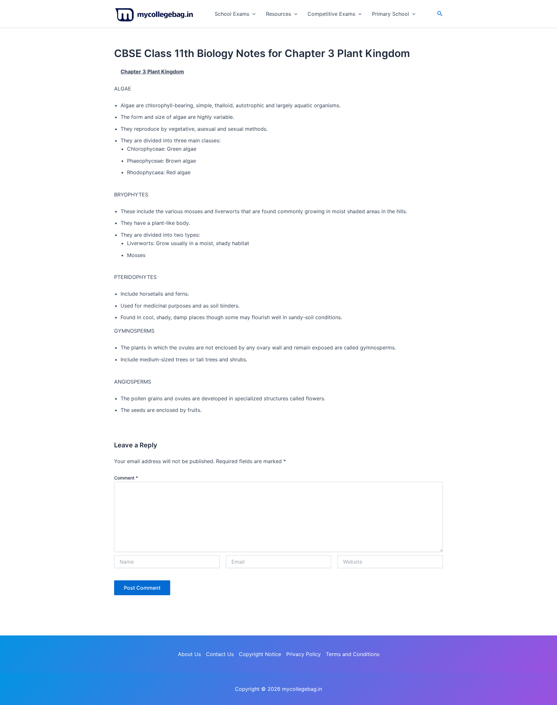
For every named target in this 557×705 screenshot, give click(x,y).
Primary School (390, 14)
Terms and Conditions (352, 654)
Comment (126, 478)
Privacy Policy (303, 654)
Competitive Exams (331, 14)
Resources (278, 14)
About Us (189, 654)
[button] (252, 14)
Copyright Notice (260, 654)
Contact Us (220, 654)
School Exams (232, 14)
